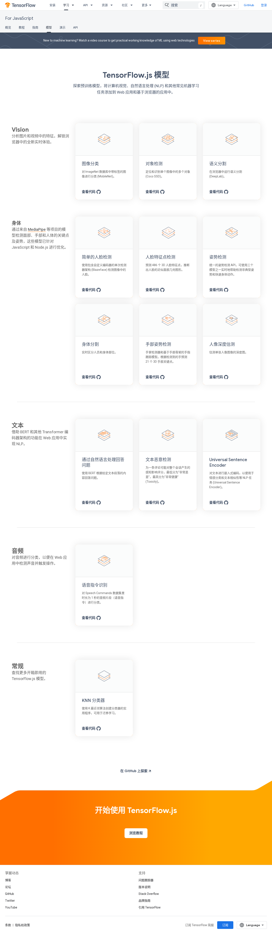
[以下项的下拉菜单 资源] (113, 5)
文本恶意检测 (158, 459)
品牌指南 (144, 900)
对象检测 (154, 164)
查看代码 (89, 192)
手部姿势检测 (158, 344)
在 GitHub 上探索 (134, 771)
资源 (105, 5)
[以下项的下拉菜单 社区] (133, 5)
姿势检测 (217, 257)
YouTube (11, 907)
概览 (8, 27)
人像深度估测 (222, 344)
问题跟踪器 (146, 880)
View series (211, 41)
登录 (264, 5)
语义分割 (217, 164)
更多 (145, 5)
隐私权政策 (22, 925)
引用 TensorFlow (150, 907)
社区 (125, 5)
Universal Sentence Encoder (228, 462)
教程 (22, 27)
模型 (49, 27)
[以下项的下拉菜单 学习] (74, 5)
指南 (35, 27)
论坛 (8, 887)
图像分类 (90, 164)
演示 (62, 27)
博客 (8, 880)
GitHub (249, 5)
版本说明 (144, 887)
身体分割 (90, 344)
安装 (52, 5)
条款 (8, 925)
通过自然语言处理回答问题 (103, 462)
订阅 (225, 925)
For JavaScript (19, 18)
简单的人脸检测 (97, 257)
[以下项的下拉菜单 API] (93, 5)
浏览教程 (136, 833)
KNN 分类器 (93, 700)
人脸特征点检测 (160, 257)
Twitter (10, 900)
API (85, 5)
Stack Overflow (149, 893)
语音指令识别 (94, 585)
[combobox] (184, 5)
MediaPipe (37, 229)
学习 (66, 5)
